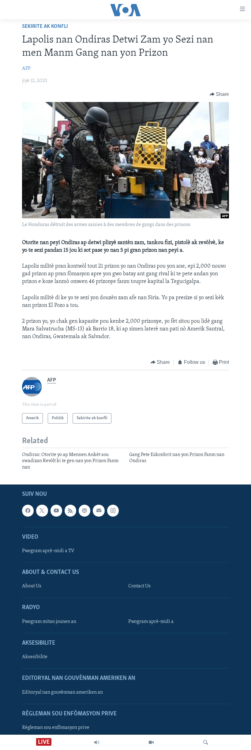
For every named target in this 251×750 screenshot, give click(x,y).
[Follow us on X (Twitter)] (42, 510)
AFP (26, 68)
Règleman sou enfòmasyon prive (55, 727)
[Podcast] (84, 510)
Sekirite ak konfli (45, 26)
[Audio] (97, 742)
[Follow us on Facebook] (28, 510)
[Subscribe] (98, 510)
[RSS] (70, 510)
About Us (31, 586)
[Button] (219, 94)
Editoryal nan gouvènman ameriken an (62, 692)
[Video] (151, 742)
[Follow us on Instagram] (113, 510)
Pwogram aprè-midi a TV (48, 550)
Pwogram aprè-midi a (151, 621)
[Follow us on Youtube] (56, 510)
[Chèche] (206, 742)
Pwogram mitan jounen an (49, 621)
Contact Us (139, 586)
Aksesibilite (34, 656)
